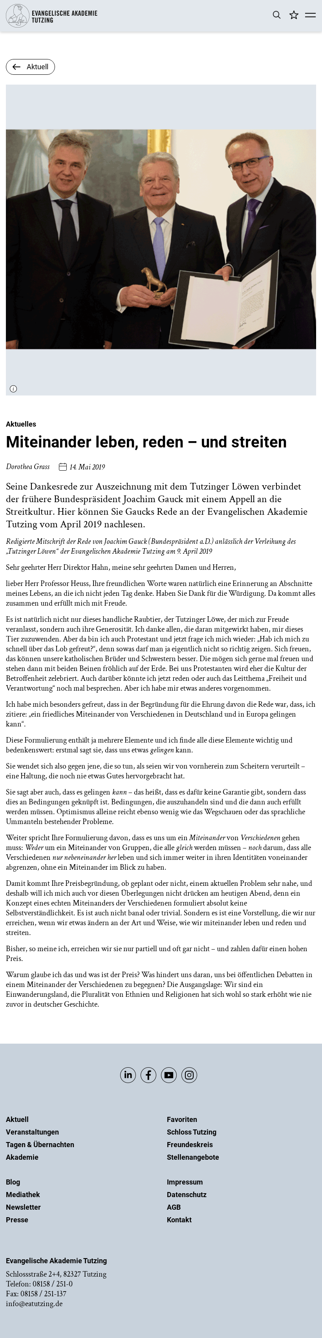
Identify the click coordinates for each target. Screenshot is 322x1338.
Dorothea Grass (27, 467)
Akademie (22, 1157)
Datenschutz (187, 1194)
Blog (13, 1182)
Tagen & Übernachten (40, 1144)
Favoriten (182, 1119)
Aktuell (17, 1119)
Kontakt (179, 1220)
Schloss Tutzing (191, 1132)
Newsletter (23, 1207)
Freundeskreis (190, 1144)
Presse (17, 1220)
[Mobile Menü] (310, 16)
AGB (174, 1207)
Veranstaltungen (32, 1132)
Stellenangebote (193, 1157)
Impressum (185, 1182)
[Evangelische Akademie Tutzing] (51, 26)
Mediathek (23, 1194)
